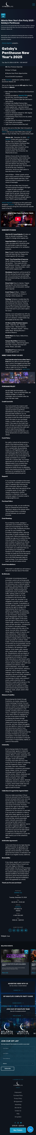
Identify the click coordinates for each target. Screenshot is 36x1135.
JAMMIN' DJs (18, 892)
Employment (18, 1092)
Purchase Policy (18, 1095)
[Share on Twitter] (14, 930)
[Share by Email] (25, 930)
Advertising (18, 1104)
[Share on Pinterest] (18, 930)
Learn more (26, 369)
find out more (17, 1015)
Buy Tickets (18, 1130)
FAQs (18, 1114)
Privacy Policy (18, 1098)
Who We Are (18, 1107)
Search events (16, 1003)
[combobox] (18, 1063)
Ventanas (9, 80)
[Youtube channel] (22, 930)
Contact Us (17, 990)
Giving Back (18, 1117)
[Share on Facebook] (10, 930)
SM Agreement (18, 1101)
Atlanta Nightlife (7, 43)
